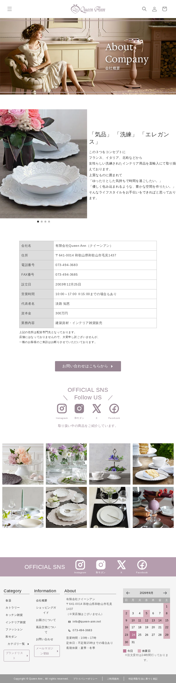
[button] (10, 9)
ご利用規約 (113, 678)
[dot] (38, 221)
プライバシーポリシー (85, 678)
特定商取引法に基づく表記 (143, 678)
